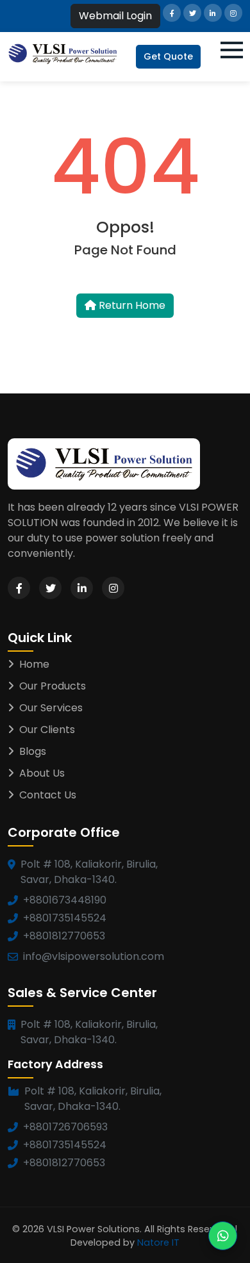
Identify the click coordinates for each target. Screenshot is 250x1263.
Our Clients (47, 729)
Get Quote (168, 56)
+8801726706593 (65, 1126)
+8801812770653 (64, 936)
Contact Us (47, 795)
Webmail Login (115, 15)
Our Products (52, 686)
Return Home (130, 305)
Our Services (51, 707)
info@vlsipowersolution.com (93, 956)
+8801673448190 (64, 900)
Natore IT (158, 1242)
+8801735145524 (64, 918)
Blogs (32, 751)
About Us (42, 773)
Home (34, 664)
